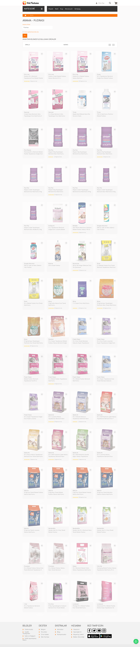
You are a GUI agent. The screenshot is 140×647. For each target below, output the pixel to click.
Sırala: (27, 44)
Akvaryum (69, 9)
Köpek (51, 9)
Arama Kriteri (26, 24)
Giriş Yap (101, 3)
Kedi (56, 9)
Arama (31, 15)
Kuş (61, 9)
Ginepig (77, 9)
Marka (66, 44)
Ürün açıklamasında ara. (31, 32)
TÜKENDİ (40, 85)
